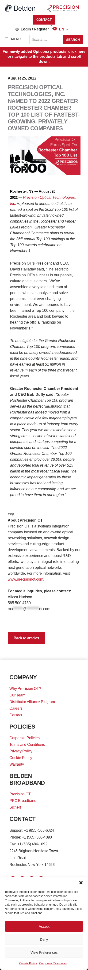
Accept (44, 926)
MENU (16, 39)
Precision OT (20, 794)
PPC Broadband (22, 801)
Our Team (17, 695)
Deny (44, 939)
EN (61, 29)
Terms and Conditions (27, 744)
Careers (16, 708)
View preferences (44, 952)
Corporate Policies (24, 738)
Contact (15, 715)
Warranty (16, 764)
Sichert (15, 807)
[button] (81, 882)
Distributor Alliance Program (32, 702)
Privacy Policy (20, 751)
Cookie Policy (28, 963)
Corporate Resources (53, 963)
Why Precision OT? (25, 689)
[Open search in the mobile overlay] (56, 39)
